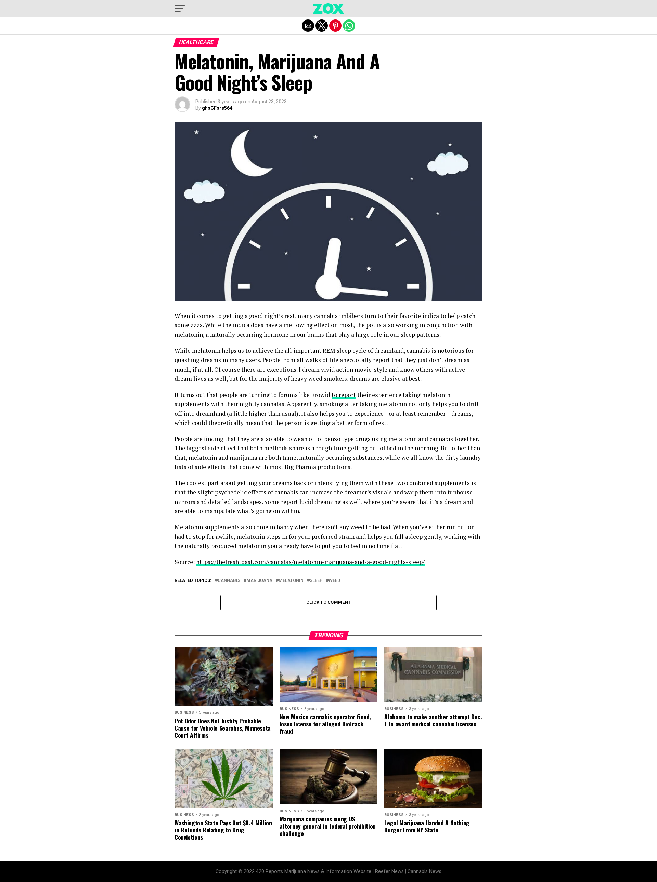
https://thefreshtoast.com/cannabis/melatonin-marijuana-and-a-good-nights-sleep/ (310, 562)
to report (344, 395)
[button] (180, 8)
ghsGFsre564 (217, 108)
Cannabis (229, 580)
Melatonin (291, 580)
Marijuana (259, 580)
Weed (334, 580)
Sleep (316, 580)
